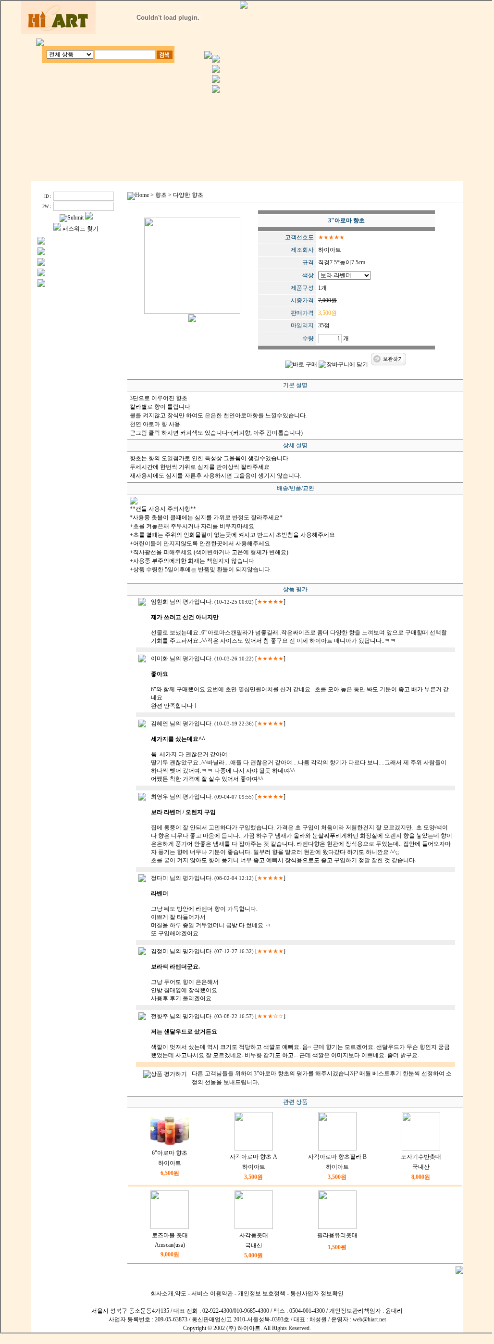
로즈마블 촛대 (170, 1235)
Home (142, 195)
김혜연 (159, 723)
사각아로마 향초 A (253, 1156)
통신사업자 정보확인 (317, 1293)
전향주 (159, 1016)
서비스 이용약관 (212, 1293)
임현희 (159, 601)
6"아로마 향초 (169, 1153)
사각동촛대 (253, 1235)
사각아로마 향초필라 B (337, 1156)
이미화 (159, 658)
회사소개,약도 (168, 1293)
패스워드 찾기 (80, 228)
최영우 (159, 796)
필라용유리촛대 (337, 1235)
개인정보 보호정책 (261, 1293)
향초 (161, 195)
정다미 (159, 878)
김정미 (159, 951)
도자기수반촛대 (421, 1156)
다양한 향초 (188, 195)
